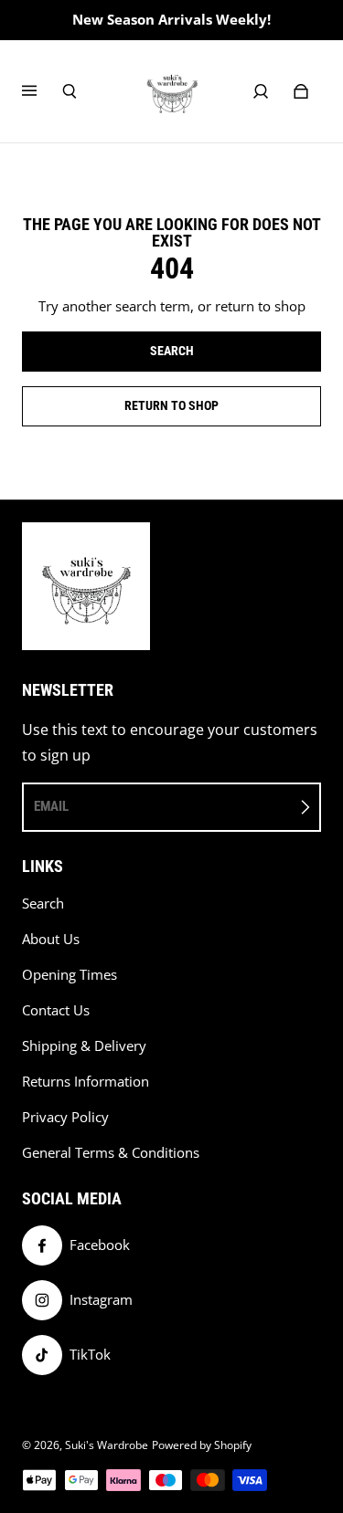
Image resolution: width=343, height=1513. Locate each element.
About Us (51, 939)
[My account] (261, 91)
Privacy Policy (65, 1117)
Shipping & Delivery (84, 1046)
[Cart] (301, 91)
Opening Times (69, 974)
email (51, 806)
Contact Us (56, 1010)
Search (43, 903)
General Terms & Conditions (110, 1152)
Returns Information (85, 1081)
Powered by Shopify (202, 1445)
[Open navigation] (42, 91)
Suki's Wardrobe (106, 1445)
